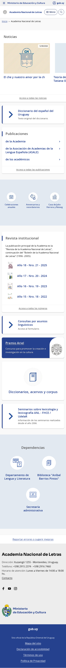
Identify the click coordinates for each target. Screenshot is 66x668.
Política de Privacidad (33, 661)
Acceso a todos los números (33, 308)
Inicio (4, 21)
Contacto (7, 578)
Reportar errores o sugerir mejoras (33, 539)
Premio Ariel (15, 343)
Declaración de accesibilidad (33, 649)
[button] (4, 3)
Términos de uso (33, 655)
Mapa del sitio (33, 643)
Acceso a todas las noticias (33, 98)
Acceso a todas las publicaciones (33, 169)
